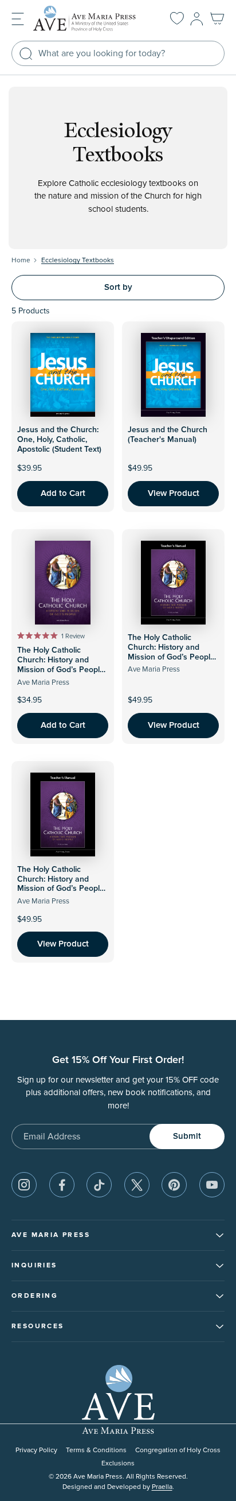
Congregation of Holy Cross (178, 1450)
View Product (173, 493)
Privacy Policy (36, 1450)
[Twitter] (137, 1184)
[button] (17, 18)
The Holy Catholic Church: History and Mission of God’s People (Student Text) (60, 664)
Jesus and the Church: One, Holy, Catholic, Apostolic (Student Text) (59, 440)
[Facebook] (61, 1184)
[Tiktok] (99, 1184)
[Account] (196, 19)
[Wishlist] (177, 19)
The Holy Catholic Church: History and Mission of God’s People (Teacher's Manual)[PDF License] (60, 888)
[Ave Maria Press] (90, 19)
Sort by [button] (118, 287)
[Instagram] (24, 1184)
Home (20, 260)
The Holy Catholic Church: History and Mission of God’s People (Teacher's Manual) (171, 652)
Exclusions (118, 1463)
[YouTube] (212, 1184)
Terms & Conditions (96, 1450)
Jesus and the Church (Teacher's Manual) (167, 435)
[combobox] (118, 53)
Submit (187, 1136)
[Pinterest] (174, 1184)
